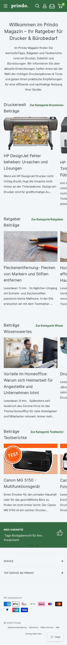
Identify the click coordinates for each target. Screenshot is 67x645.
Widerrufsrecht (47, 627)
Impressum (33, 627)
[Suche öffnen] (37, 6)
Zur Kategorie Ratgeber (47, 219)
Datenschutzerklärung (17, 627)
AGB (57, 627)
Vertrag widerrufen (33, 634)
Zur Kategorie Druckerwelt (48, 105)
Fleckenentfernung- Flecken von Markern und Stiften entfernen (29, 273)
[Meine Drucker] (52, 5)
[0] (60, 6)
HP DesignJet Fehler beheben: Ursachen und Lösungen (26, 162)
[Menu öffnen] (5, 5)
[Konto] (45, 6)
